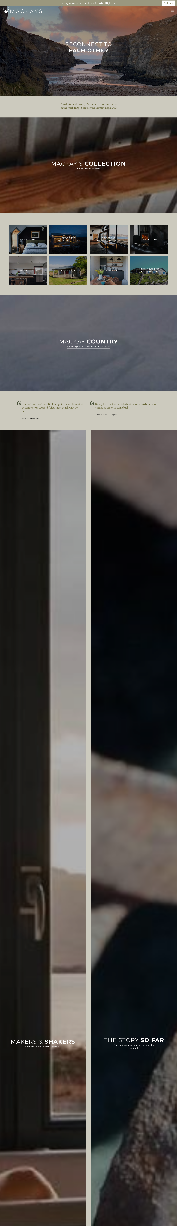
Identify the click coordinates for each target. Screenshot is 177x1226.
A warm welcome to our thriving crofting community (134, 1046)
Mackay (88, 341)
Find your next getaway (88, 168)
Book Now (168, 3)
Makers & (43, 1041)
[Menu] (172, 10)
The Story (134, 1040)
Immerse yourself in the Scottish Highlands (88, 346)
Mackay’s (88, 163)
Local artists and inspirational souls (42, 1046)
